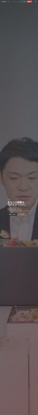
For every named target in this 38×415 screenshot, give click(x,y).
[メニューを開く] (36, 2)
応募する (29, 1)
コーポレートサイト (16, 1)
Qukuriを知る (22, 214)
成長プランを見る (12, 214)
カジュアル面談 (23, 1)
